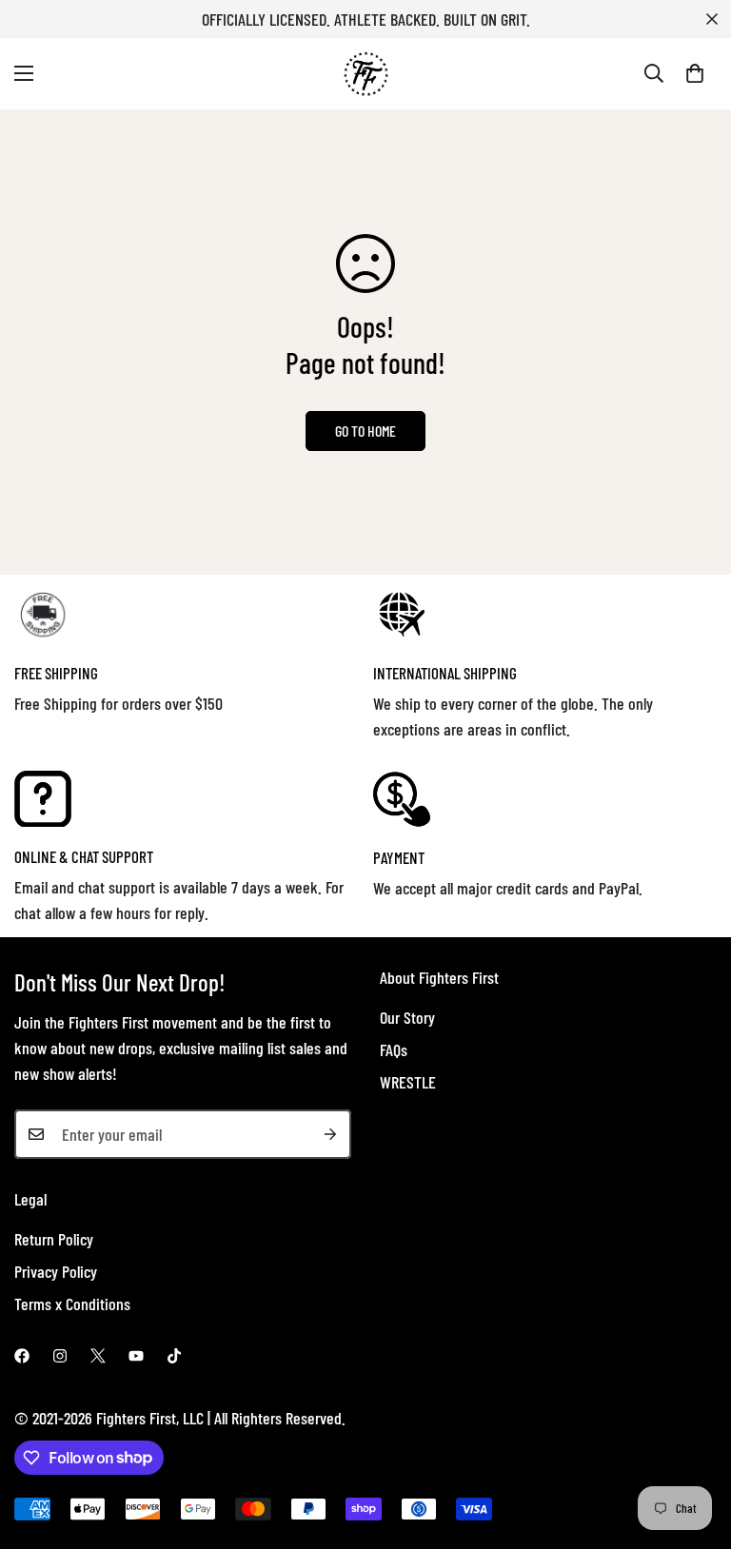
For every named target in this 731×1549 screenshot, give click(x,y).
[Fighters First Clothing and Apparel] (366, 73)
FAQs (393, 1049)
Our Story (407, 1017)
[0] (695, 73)
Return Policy (53, 1238)
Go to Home (365, 431)
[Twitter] (98, 1355)
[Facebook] (22, 1355)
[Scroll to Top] (694, 1445)
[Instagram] (60, 1355)
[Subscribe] (330, 1134)
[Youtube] (136, 1355)
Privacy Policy (55, 1271)
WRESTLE (408, 1081)
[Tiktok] (174, 1355)
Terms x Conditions (72, 1303)
